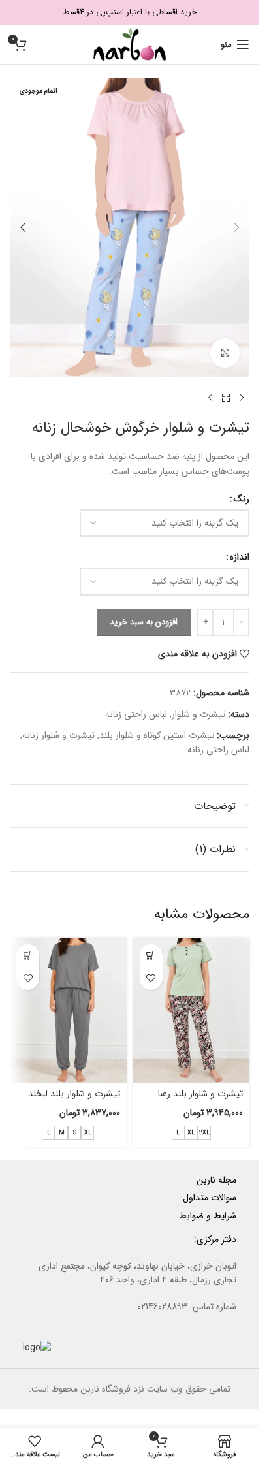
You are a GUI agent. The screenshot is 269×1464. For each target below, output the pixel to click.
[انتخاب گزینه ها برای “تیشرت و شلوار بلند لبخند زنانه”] (27, 955)
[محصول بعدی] (210, 398)
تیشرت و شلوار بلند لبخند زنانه (74, 1100)
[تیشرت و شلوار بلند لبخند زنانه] (68, 1010)
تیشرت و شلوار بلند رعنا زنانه (200, 1100)
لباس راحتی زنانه (136, 714)
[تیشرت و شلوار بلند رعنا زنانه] (191, 1010)
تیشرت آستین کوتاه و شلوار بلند (156, 735)
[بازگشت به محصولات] (226, 398)
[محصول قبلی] (241, 398)
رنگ (241, 499)
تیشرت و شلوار (198, 714)
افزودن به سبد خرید (144, 622)
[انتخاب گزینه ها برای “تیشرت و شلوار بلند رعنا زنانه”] (151, 955)
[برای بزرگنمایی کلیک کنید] (225, 353)
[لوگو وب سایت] (129, 44)
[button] (236, 227)
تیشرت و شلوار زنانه (58, 735)
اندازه (239, 557)
